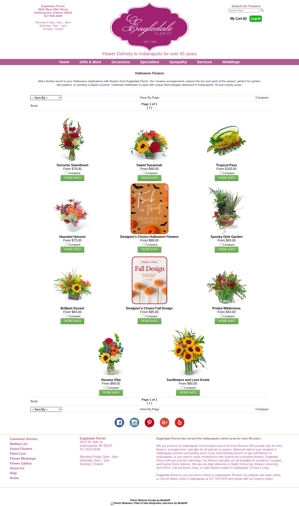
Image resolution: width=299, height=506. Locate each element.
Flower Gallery (21, 463)
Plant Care (18, 453)
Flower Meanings (23, 458)
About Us (17, 468)
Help (13, 473)
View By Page (149, 97)
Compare (261, 97)
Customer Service (23, 439)
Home (64, 62)
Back (34, 105)
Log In (256, 18)
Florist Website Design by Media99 (150, 500)
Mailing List (18, 444)
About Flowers (21, 449)
